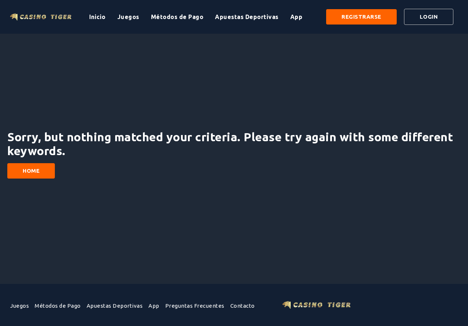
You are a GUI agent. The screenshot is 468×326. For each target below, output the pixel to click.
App (296, 17)
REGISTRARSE (361, 17)
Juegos (128, 17)
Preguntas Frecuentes (194, 306)
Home (31, 171)
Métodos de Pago (177, 17)
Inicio (97, 17)
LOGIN (429, 17)
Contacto (242, 306)
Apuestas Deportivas (247, 17)
